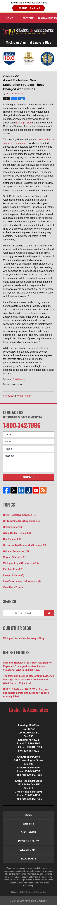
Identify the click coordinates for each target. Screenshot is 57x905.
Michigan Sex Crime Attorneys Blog (23, 638)
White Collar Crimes (17, 533)
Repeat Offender (14, 557)
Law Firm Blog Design (27, 900)
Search (49, 613)
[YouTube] (36, 490)
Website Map (28, 850)
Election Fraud (13, 569)
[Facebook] (6, 490)
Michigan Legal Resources (21, 563)
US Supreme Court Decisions (21, 521)
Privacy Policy (28, 841)
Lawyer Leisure (13, 575)
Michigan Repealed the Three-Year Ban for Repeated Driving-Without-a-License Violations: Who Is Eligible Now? (27, 666)
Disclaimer (28, 832)
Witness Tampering (16, 551)
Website (28, 18)
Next (28, 395)
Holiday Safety (13, 527)
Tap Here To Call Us (28, 7)
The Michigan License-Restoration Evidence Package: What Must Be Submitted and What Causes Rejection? (28, 679)
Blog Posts (28, 858)
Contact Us (13, 412)
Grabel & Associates (37, 892)
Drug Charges (19, 379)
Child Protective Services (19, 515)
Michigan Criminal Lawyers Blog (28, 31)
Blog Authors (47, 18)
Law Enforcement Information (22, 581)
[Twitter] (13, 490)
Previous (9, 395)
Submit (28, 477)
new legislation (23, 122)
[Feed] (43, 490)
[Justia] (28, 490)
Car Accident (12, 539)
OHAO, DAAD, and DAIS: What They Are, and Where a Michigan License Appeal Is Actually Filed (26, 693)
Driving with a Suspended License (24, 545)
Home (9, 18)
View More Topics (13, 587)
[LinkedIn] (21, 490)
